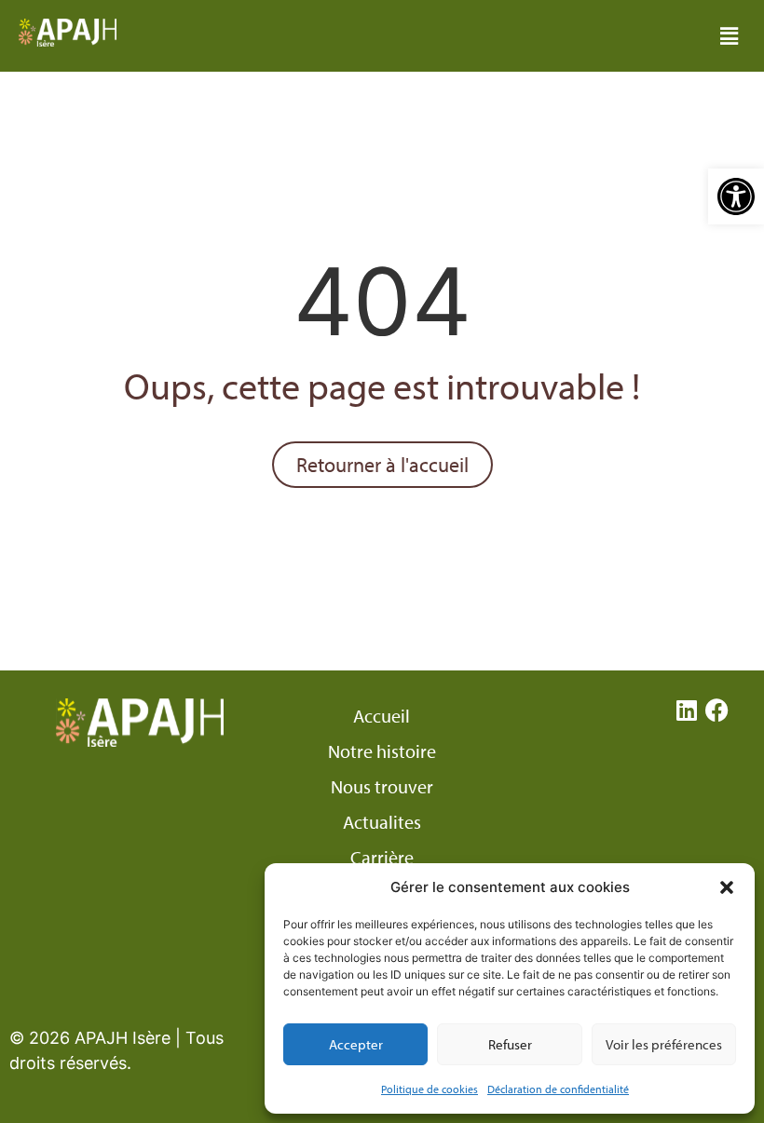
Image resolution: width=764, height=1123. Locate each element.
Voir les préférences (664, 1044)
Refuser (510, 1044)
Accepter (356, 1044)
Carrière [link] (382, 857)
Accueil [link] (381, 716)
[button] (726, 887)
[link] (736, 196)
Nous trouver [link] (382, 787)
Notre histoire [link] (382, 751)
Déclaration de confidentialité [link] (558, 1089)
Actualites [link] (382, 822)
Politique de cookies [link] (429, 1089)
